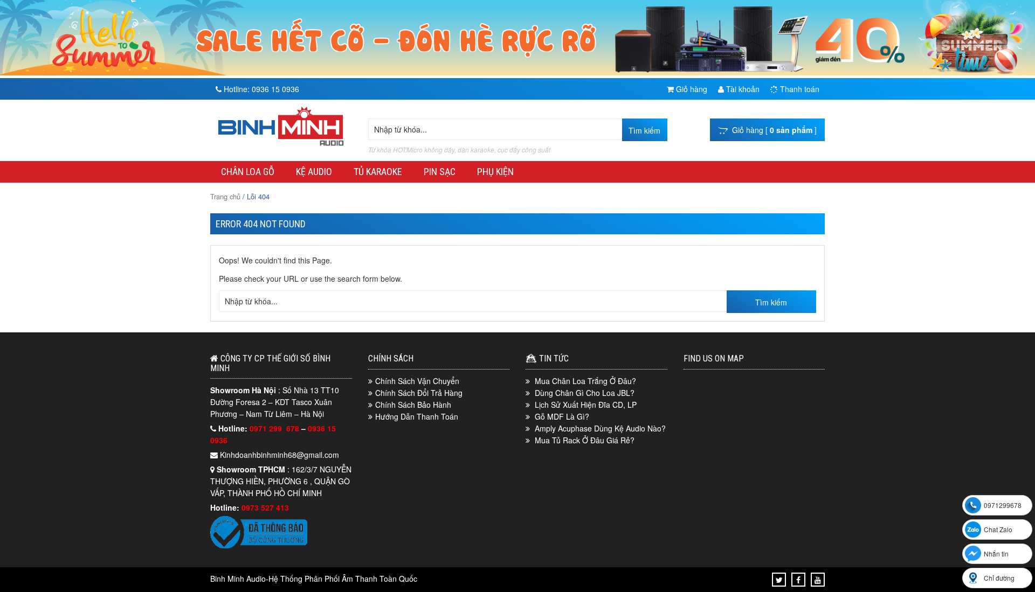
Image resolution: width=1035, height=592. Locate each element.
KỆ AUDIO (314, 171)
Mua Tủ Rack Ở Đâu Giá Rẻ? (584, 440)
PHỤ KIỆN (495, 171)
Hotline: (260, 88)
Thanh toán (798, 88)
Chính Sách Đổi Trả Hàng (419, 392)
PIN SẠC (440, 171)
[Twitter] (779, 579)
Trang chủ (225, 196)
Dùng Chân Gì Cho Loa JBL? (584, 392)
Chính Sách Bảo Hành (413, 404)
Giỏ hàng (690, 88)
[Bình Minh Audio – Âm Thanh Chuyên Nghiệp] (280, 146)
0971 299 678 (275, 428)
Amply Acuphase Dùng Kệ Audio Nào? (600, 428)
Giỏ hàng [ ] (772, 129)
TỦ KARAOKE (378, 171)
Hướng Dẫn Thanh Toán (416, 416)
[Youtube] (818, 579)
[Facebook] (798, 579)
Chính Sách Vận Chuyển (417, 380)
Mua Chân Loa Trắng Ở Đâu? (585, 380)
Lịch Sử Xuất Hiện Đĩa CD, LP (586, 404)
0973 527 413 (265, 507)
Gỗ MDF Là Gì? (562, 416)
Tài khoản (742, 88)
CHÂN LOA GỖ (247, 171)
